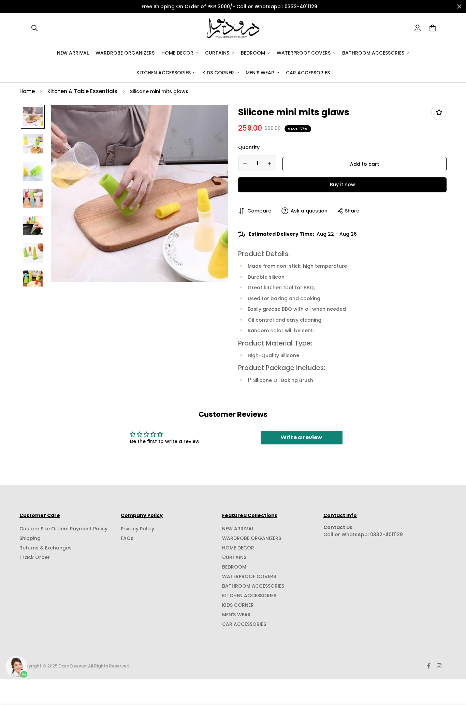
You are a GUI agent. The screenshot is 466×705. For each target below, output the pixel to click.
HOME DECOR (177, 52)
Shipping (30, 538)
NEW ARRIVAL (73, 52)
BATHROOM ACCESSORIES (373, 52)
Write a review (301, 437)
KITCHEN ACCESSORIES (163, 72)
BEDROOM (253, 52)
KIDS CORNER (218, 72)
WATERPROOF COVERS (304, 52)
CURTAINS (217, 52)
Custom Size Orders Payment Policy (63, 528)
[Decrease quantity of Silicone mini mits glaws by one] (244, 164)
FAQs (127, 538)
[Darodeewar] (233, 28)
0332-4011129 (386, 534)
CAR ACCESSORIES (308, 72)
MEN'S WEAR (260, 72)
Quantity (249, 147)
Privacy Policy (137, 528)
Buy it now (342, 184)
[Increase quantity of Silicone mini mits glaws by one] (269, 164)
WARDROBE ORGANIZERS (125, 52)
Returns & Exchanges (45, 547)
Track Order (34, 557)
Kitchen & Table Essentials (82, 91)
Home (27, 91)
